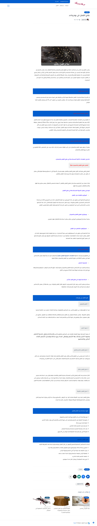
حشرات (87, 12)
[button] (83, 476)
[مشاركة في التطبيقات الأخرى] (70, 476)
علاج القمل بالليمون (82, 439)
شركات (66, 5)
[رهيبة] (80, 4)
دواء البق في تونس (85, 508)
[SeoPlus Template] (89, 523)
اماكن (57, 5)
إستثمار (62, 5)
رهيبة (74, 523)
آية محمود (84, 19)
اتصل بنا (57, 1)
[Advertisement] (61, 37)
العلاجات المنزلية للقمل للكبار (66, 255)
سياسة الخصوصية (64, 1)
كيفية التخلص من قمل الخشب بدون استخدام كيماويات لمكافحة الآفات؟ (62, 510)
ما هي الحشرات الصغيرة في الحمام (43, 509)
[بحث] (8, 6)
